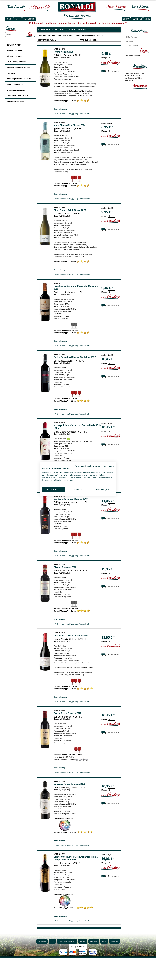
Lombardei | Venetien (16, 62)
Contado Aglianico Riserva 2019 (71, 499)
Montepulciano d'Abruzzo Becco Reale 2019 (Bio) (77, 427)
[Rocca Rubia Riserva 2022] (45, 729)
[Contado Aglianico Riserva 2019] (45, 515)
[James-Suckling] (116, 8)
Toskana (10, 73)
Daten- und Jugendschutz (67, 941)
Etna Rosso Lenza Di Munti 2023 (71, 635)
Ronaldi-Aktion (13, 45)
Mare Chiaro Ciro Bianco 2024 (69, 125)
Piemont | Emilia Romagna (18, 67)
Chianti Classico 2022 (65, 567)
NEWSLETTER (137, 19)
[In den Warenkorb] (110, 62)
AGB (18, 19)
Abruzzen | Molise (14, 84)
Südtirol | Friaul (14, 56)
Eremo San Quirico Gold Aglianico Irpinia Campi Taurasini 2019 (76, 858)
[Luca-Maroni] (139, 8)
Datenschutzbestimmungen (88, 465)
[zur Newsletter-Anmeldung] (138, 86)
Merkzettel (114, 941)
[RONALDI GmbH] (76, 11)
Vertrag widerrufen (78, 946)
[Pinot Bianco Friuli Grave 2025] (45, 226)
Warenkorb (93, 941)
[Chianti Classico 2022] (45, 583)
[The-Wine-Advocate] (16, 8)
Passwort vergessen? (133, 55)
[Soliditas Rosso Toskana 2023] (45, 800)
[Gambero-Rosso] (39, 8)
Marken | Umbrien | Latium (18, 79)
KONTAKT (126, 19)
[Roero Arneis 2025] (45, 68)
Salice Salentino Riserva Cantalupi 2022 (75, 357)
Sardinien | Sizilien (15, 101)
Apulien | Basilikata (15, 90)
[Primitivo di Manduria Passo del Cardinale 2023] (45, 302)
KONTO (147, 19)
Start (9, 19)
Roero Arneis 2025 (63, 51)
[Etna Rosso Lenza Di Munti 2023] (45, 652)
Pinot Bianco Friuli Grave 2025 (70, 210)
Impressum (29, 19)
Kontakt (82, 941)
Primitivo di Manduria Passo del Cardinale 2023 (76, 287)
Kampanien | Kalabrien (17, 96)
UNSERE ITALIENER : (15, 50)
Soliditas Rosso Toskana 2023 (69, 783)
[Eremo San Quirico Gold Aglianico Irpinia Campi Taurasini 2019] (45, 873)
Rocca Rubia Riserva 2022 (67, 713)
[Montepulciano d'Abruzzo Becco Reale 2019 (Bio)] (45, 441)
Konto (104, 941)
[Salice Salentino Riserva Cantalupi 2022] (45, 373)
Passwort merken (134, 45)
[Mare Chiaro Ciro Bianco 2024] (45, 141)
